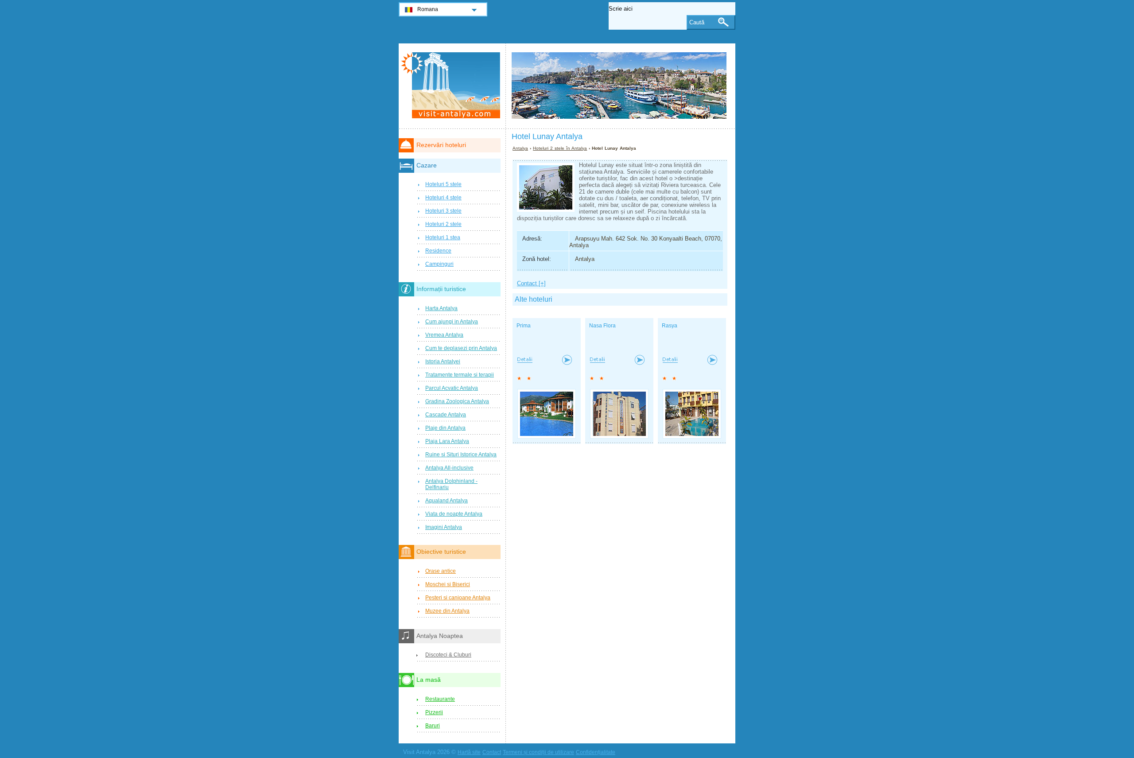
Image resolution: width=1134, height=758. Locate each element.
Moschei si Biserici (447, 584)
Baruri (432, 726)
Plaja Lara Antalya (447, 441)
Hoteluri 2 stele (443, 224)
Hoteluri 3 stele (443, 211)
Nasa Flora (602, 326)
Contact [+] (531, 283)
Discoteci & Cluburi (448, 655)
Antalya (520, 148)
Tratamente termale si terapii (459, 375)
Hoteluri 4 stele (443, 197)
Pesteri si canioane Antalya (457, 598)
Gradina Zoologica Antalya (457, 401)
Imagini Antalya (443, 527)
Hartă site (469, 752)
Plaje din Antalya (445, 428)
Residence (438, 251)
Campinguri (439, 264)
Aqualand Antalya (446, 501)
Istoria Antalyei (442, 361)
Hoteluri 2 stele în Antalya (560, 148)
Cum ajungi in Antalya (451, 322)
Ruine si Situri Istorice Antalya (461, 454)
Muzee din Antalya (447, 611)
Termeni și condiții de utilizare (538, 752)
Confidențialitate (595, 752)
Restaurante (440, 699)
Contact (491, 752)
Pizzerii (434, 712)
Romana (427, 9)
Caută (696, 22)
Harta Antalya (441, 308)
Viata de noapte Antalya (453, 514)
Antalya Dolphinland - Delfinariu (451, 484)
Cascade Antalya (445, 415)
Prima (524, 326)
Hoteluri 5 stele (443, 184)
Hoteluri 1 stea (442, 237)
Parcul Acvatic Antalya (451, 388)
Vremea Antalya (444, 335)
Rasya (669, 326)
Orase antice (440, 571)
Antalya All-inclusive (449, 468)
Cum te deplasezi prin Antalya (461, 348)
